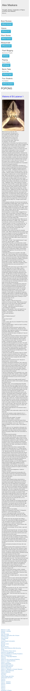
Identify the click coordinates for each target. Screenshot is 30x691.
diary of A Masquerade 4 (6, 655)
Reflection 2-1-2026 (5, 629)
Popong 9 (3, 679)
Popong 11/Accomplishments (7, 670)
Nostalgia (3, 632)
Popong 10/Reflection (6, 672)
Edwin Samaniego (5, 634)
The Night (3, 639)
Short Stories (7, 39)
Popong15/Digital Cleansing (7, 665)
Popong (7, 65)
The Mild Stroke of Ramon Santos (8, 651)
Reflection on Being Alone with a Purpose (10, 635)
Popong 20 (3, 658)
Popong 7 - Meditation (6, 682)
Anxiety (2, 649)
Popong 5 (3, 684)
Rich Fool (3, 642)
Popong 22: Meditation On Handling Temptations (12, 653)
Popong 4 (3, 686)
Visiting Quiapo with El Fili (6, 677)
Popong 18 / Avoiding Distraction (8, 660)
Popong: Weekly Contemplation (8, 641)
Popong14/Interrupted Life (7, 666)
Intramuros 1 (4, 673)
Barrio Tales (8, 74)
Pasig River (3, 675)
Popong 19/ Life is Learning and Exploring (10, 659)
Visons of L (6, 31)
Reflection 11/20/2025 (6, 631)
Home (6, 56)
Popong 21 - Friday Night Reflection (9, 656)
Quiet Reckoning (4, 637)
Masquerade (6, 46)
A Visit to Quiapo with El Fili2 (7, 676)
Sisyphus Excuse (5, 646)
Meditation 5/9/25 (5, 644)
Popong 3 (3, 687)
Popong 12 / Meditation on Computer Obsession (11, 669)
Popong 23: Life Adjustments (7, 652)
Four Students (9, 84)
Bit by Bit (3, 645)
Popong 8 (3, 680)
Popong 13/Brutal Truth (6, 667)
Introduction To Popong (6, 690)
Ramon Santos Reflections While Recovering (11, 648)
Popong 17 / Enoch (5, 662)
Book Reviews (7, 24)
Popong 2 (3, 689)
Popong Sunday (4, 638)
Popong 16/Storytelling (6, 663)
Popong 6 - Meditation (6, 683)
